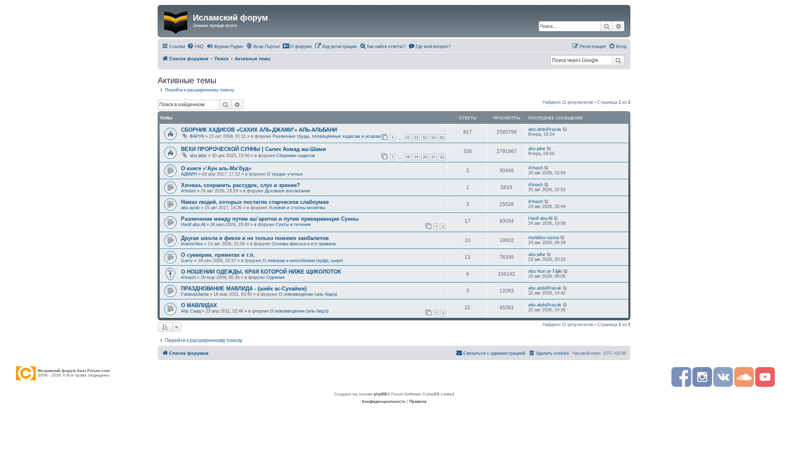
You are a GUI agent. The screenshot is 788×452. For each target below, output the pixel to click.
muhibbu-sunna (543, 237)
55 (442, 137)
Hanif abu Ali (193, 224)
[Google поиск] (618, 60)
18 (407, 157)
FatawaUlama (194, 294)
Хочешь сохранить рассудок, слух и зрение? (240, 185)
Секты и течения (293, 224)
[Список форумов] (176, 21)
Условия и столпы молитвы (296, 207)
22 (442, 157)
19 (416, 157)
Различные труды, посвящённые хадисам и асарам (327, 136)
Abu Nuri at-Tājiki (545, 271)
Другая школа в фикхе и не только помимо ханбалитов (255, 238)
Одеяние (275, 277)
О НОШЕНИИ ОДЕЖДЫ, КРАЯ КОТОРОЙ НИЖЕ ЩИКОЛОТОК (261, 272)
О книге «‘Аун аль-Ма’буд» (216, 168)
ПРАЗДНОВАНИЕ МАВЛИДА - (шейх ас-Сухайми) (244, 288)
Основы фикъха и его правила (304, 243)
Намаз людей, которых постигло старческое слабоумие (255, 202)
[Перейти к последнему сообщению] (565, 129)
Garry (187, 260)
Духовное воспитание (287, 190)
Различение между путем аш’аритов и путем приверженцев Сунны (270, 219)
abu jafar (198, 155)
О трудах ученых (285, 173)
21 (433, 157)
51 (407, 137)
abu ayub (190, 207)
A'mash (535, 167)
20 (425, 157)
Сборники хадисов (295, 155)
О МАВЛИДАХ (199, 305)
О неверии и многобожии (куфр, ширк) (303, 260)
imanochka (192, 243)
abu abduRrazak (544, 129)
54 (433, 137)
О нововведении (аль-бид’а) (308, 294)
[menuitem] (195, 46)
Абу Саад (191, 310)
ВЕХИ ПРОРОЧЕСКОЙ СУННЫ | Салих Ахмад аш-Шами (253, 149)
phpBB (380, 394)
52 (416, 137)
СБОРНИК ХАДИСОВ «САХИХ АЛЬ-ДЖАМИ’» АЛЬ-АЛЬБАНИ (259, 130)
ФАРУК (197, 136)
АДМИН (189, 173)
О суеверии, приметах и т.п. (218, 255)
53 (425, 137)
